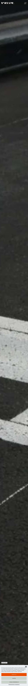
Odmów (14, 678)
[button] (26, 666)
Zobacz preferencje (14, 682)
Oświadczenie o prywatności (14, 684)
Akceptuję (14, 674)
